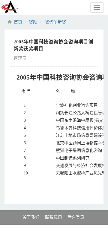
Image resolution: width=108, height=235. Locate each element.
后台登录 (76, 217)
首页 (18, 22)
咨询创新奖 (55, 22)
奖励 (33, 22)
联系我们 (53, 217)
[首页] (25, 7)
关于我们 (30, 217)
